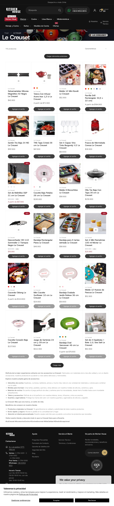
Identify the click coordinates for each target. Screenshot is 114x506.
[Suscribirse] (104, 452)
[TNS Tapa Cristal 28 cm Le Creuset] (44, 132)
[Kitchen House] (10, 435)
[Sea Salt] (40, 187)
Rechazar (92, 500)
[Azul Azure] (97, 88)
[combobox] (45, 10)
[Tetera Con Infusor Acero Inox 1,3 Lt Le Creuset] (44, 81)
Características (90, 49)
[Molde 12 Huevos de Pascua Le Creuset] (95, 279)
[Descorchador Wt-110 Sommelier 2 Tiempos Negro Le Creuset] (18, 230)
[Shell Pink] (34, 187)
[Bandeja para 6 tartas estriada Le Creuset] (70, 230)
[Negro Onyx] (8, 187)
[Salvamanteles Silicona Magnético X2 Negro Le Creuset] (18, 81)
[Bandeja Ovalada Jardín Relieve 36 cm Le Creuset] (70, 279)
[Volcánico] (37, 88)
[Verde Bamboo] (91, 88)
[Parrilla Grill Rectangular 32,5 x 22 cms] (95, 81)
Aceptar (56, 500)
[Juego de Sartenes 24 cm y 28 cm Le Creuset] (44, 329)
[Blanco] (37, 187)
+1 (100, 89)
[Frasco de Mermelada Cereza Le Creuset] (95, 132)
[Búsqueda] (59, 10)
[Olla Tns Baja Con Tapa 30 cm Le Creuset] (95, 179)
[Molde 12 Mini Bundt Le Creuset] (70, 81)
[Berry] (14, 286)
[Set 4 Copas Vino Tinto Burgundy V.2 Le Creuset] (70, 132)
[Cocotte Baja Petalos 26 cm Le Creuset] (44, 179)
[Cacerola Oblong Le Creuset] (18, 279)
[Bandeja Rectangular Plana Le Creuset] (44, 230)
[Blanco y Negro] (14, 187)
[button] (103, 10)
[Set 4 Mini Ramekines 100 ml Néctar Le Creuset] (95, 230)
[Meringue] (94, 88)
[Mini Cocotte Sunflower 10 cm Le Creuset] (44, 279)
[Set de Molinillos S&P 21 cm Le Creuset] (18, 179)
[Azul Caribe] (60, 336)
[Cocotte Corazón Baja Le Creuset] (18, 329)
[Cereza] (34, 88)
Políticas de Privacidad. (28, 494)
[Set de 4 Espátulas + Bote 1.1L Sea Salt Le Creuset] (95, 329)
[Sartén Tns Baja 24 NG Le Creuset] (18, 132)
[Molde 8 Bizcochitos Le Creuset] (70, 179)
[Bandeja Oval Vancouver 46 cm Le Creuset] (70, 329)
